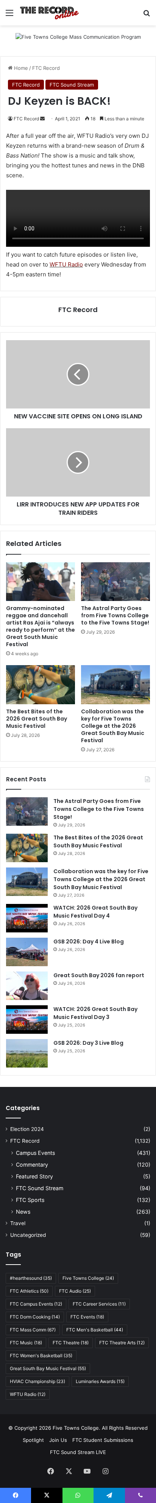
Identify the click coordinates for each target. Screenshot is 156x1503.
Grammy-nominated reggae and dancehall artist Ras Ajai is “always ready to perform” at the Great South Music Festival (40, 626)
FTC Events (87, 1317)
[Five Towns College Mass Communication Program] (78, 40)
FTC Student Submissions (102, 1440)
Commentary (32, 1164)
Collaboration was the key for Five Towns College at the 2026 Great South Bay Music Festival (112, 726)
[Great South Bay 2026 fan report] (27, 986)
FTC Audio (75, 1291)
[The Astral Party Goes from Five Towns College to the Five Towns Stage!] (115, 581)
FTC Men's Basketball (94, 1330)
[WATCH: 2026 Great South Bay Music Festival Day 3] (27, 1019)
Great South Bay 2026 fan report (98, 975)
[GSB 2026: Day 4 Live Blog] (27, 952)
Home (20, 68)
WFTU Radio (66, 264)
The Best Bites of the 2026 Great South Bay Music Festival (36, 719)
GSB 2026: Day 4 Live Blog (88, 941)
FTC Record (46, 68)
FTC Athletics (29, 1291)
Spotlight (33, 1440)
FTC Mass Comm (33, 1330)
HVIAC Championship (37, 1381)
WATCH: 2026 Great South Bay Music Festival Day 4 (95, 911)
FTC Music (26, 1342)
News (23, 1211)
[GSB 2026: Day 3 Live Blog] (27, 1053)
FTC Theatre (71, 1342)
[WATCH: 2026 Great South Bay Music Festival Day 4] (27, 918)
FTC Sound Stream (72, 85)
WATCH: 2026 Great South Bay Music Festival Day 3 (95, 1013)
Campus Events (35, 1153)
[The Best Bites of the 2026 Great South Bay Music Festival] (40, 684)
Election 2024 (27, 1129)
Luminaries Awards (100, 1381)
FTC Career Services (99, 1304)
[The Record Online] (49, 12)
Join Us (58, 1440)
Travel (17, 1223)
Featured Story (34, 1176)
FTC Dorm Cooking (35, 1317)
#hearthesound (31, 1278)
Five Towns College (88, 1278)
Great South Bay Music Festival (48, 1368)
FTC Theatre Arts (122, 1342)
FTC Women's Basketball (41, 1355)
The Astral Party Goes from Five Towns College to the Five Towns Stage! (115, 615)
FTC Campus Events (36, 1304)
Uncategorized (28, 1235)
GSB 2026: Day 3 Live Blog (88, 1043)
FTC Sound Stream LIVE (78, 1452)
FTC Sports (30, 1200)
